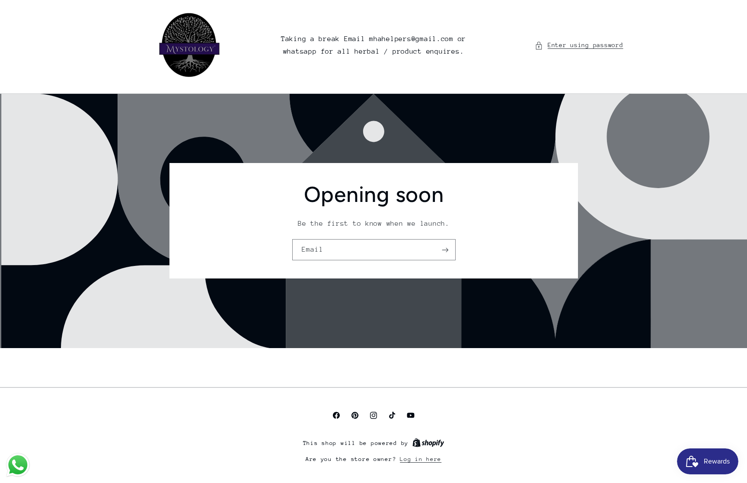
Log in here (420, 459)
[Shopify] (428, 443)
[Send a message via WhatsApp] (18, 465)
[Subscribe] (445, 249)
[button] (579, 45)
